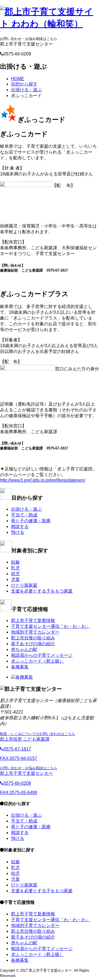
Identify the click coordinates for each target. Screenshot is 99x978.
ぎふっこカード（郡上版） (37, 661)
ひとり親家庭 (24, 585)
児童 (15, 579)
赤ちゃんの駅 (24, 649)
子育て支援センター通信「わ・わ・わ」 (50, 626)
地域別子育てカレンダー (35, 632)
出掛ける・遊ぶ (26, 89)
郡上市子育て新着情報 (33, 620)
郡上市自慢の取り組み (33, 638)
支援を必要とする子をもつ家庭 (42, 591)
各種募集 (20, 666)
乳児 (15, 568)
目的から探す (24, 84)
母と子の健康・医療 (31, 520)
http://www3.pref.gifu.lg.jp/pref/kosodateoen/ (42, 480)
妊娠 (15, 562)
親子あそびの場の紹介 (33, 643)
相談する (20, 526)
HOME (17, 78)
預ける (17, 532)
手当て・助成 (24, 515)
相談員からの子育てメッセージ (42, 655)
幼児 (15, 573)
